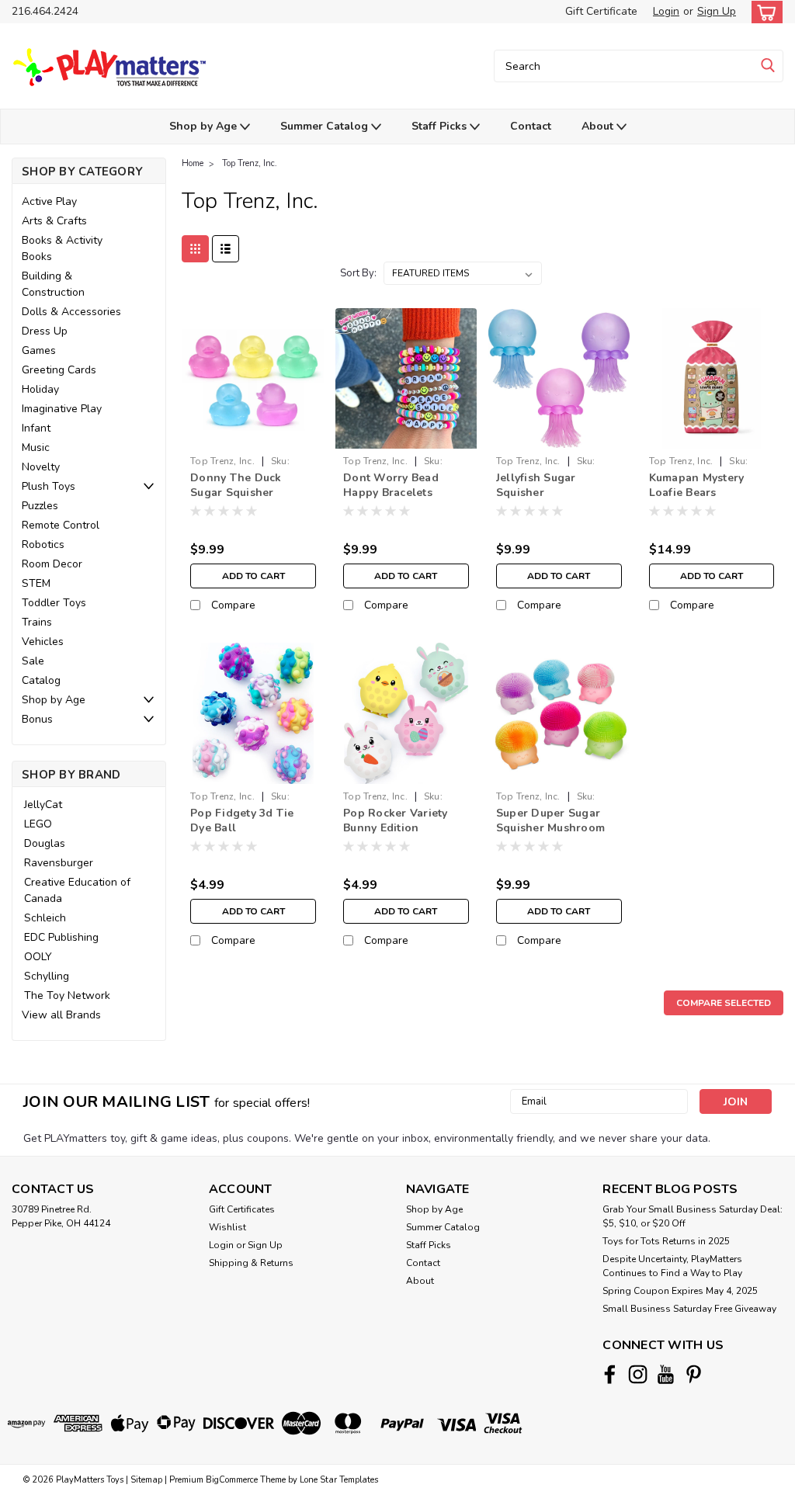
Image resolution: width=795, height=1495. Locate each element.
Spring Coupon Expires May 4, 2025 (680, 1291)
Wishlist (227, 1227)
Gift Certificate (601, 11)
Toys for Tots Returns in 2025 (666, 1241)
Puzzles (40, 505)
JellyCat (43, 804)
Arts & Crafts (54, 220)
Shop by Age (204, 126)
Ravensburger (58, 862)
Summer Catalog (325, 126)
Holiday (40, 389)
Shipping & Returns (251, 1263)
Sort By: (358, 273)
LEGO (38, 824)
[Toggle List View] (225, 248)
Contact (530, 126)
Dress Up (45, 331)
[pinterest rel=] (693, 1374)
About (598, 126)
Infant (36, 428)
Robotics (43, 544)
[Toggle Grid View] (195, 248)
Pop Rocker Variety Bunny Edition (395, 820)
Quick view (253, 436)
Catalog (41, 680)
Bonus (37, 719)
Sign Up (716, 11)
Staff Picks (440, 126)
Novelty (41, 467)
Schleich (45, 918)
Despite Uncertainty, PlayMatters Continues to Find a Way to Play (672, 1266)
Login (666, 11)
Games (39, 350)
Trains (37, 622)
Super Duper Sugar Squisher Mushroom (550, 820)
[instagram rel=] (637, 1374)
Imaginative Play (62, 408)
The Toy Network (67, 995)
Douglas (44, 843)
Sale (33, 661)
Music (36, 447)
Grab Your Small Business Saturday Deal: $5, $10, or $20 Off (692, 1216)
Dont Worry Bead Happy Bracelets (391, 485)
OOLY (38, 956)
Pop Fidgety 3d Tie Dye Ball (242, 820)
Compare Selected (723, 1003)
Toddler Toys (54, 602)
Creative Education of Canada (77, 890)
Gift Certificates (242, 1209)
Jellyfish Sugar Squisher (536, 485)
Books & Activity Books (62, 248)
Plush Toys (48, 486)
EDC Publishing (61, 937)
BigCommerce (232, 1480)
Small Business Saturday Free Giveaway (689, 1308)
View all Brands (61, 1015)
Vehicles (43, 641)
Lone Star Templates (339, 1480)
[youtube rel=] (665, 1374)
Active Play (49, 201)
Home (192, 163)
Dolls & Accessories (71, 311)
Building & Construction (53, 284)
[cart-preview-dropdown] (763, 12)
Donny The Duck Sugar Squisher (236, 485)
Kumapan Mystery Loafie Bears (697, 485)
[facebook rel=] (610, 1374)
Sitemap (146, 1480)
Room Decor (52, 564)
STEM (36, 583)
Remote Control (60, 525)
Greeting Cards (59, 369)
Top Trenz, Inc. (249, 163)
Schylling (46, 976)
